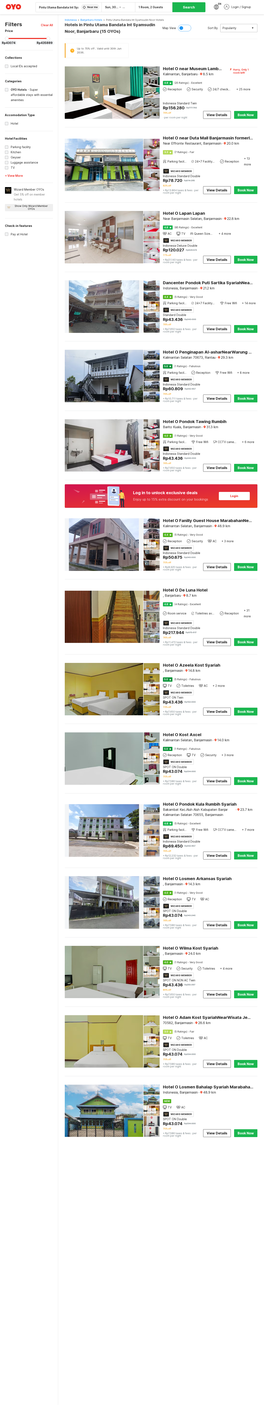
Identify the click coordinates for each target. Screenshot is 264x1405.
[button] (47, 25)
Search (189, 7)
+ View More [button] (14, 175)
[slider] (7, 38)
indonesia (71, 19)
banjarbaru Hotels (91, 19)
